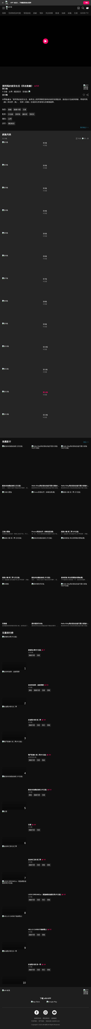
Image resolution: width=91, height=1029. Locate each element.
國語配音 (17, 92)
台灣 (10, 92)
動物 (9, 109)
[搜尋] (83, 8)
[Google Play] (53, 1003)
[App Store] (37, 1003)
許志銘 (10, 114)
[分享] (87, 95)
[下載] (78, 8)
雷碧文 (32, 114)
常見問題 (34, 1021)
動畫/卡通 (17, 109)
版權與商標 (37, 1018)
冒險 (48, 690)
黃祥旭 (17, 114)
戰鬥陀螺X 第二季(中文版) (37, 755)
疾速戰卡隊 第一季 (34, 964)
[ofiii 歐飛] (10, 8)
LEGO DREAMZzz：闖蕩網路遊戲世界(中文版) (44, 894)
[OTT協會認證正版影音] (86, 87)
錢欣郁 (25, 114)
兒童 (24, 109)
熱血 (43, 760)
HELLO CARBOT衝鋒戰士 (37, 929)
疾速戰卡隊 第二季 (34, 720)
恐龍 (48, 865)
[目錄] (3, 8)
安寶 (29, 825)
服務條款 (54, 1018)
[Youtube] (54, 1012)
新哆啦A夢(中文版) (34, 650)
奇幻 (43, 900)
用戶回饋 (41, 1021)
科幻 (43, 725)
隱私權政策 (46, 1018)
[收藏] (84, 95)
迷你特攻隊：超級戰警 (36, 685)
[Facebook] (36, 1012)
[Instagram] (45, 1012)
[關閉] (3, 3)
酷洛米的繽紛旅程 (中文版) (37, 790)
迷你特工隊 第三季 (34, 860)
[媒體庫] (87, 8)
